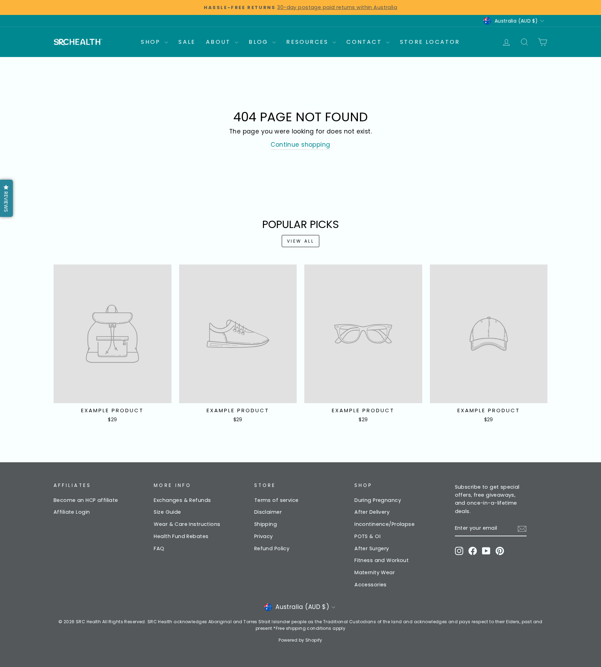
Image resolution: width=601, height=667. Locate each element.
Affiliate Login (72, 512)
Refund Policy (272, 548)
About (219, 42)
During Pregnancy (377, 500)
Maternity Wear (374, 572)
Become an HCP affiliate (86, 500)
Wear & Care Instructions (187, 524)
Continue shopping (300, 144)
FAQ (159, 548)
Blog (260, 42)
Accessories (370, 584)
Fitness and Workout (381, 560)
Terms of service (276, 500)
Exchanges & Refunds (182, 500)
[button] (6, 198)
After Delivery (372, 512)
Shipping (265, 524)
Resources (308, 42)
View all (300, 241)
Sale (186, 42)
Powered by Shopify (300, 640)
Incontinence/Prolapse (384, 524)
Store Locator (430, 42)
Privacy (263, 536)
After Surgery (371, 548)
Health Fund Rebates (181, 536)
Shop (152, 42)
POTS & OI (367, 536)
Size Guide (167, 512)
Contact (365, 42)
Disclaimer (268, 512)
